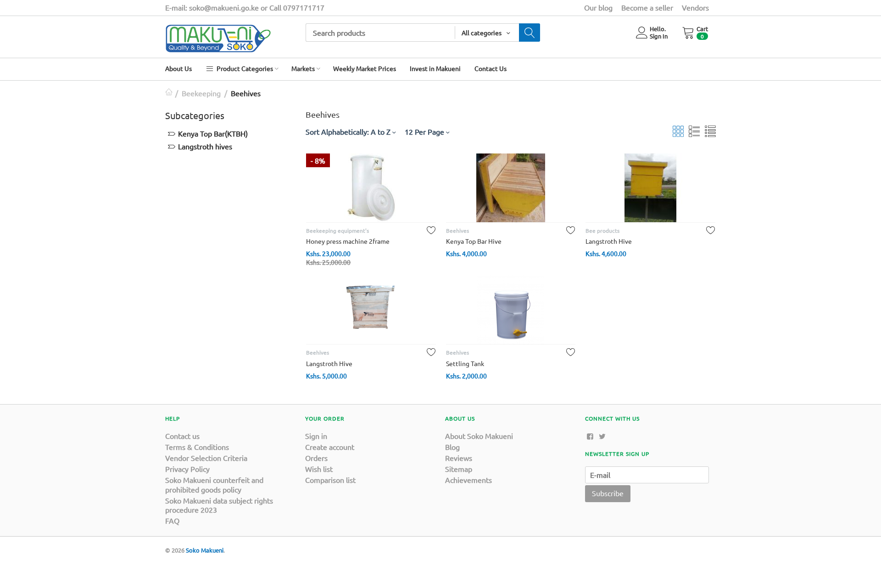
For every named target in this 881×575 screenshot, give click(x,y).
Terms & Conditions (197, 446)
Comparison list (330, 479)
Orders (316, 457)
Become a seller (647, 7)
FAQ (172, 520)
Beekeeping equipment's (337, 230)
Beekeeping (201, 93)
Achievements (468, 479)
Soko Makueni (204, 550)
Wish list (319, 468)
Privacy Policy (187, 468)
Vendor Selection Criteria (206, 457)
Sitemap (458, 468)
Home (169, 93)
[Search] (529, 32)
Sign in (316, 435)
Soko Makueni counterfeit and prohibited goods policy (214, 484)
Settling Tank (465, 363)
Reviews (458, 457)
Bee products (602, 230)
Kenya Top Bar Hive (474, 241)
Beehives (457, 230)
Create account (329, 446)
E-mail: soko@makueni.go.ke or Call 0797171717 (244, 7)
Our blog (598, 7)
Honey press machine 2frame (348, 241)
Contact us (182, 435)
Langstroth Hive (608, 241)
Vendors (695, 7)
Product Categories (244, 68)
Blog (452, 446)
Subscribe (608, 493)
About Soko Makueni (479, 435)
